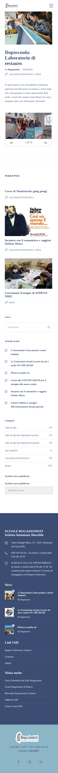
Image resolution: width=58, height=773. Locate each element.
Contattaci (9, 657)
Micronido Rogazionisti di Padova (20, 693)
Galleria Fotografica (21, 74)
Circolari (10, 428)
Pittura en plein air (20, 373)
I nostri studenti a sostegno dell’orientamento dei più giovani (27, 405)
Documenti (11, 450)
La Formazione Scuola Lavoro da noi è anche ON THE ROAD (30, 363)
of (28, 142)
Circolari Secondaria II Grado (22, 443)
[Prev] (11, 142)
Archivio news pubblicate (17, 483)
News (38, 74)
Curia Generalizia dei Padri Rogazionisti (23, 680)
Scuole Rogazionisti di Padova (19, 687)
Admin (8, 663)
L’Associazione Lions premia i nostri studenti (28, 352)
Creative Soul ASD (13, 706)
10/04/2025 (27, 69)
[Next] (45, 142)
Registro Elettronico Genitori (18, 650)
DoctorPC (34, 751)
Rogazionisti (14, 69)
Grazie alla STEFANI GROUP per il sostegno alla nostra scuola (28, 382)
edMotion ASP (11, 700)
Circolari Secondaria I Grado (22, 435)
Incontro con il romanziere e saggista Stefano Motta (29, 393)
